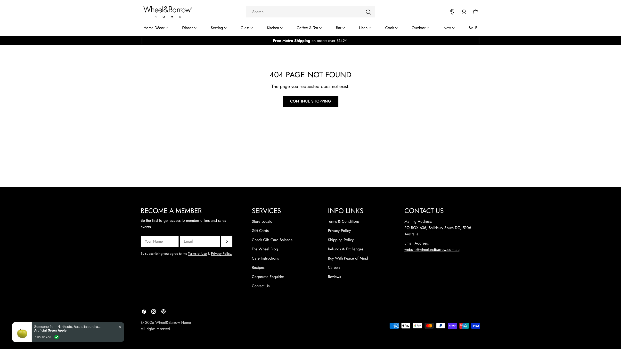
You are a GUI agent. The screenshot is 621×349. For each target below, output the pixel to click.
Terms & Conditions (343, 221)
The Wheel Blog (265, 249)
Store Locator (263, 221)
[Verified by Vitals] (56, 337)
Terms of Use (197, 253)
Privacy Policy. (221, 253)
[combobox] (310, 11)
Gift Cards (260, 230)
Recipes (258, 267)
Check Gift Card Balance (272, 240)
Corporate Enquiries (268, 276)
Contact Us (261, 286)
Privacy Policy (339, 230)
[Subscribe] (226, 241)
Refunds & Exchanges (345, 249)
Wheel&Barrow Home (173, 322)
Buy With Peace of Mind (348, 258)
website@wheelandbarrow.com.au (431, 249)
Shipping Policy (341, 240)
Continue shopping (310, 101)
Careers (334, 267)
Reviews (334, 276)
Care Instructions (265, 258)
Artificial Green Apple (50, 330)
